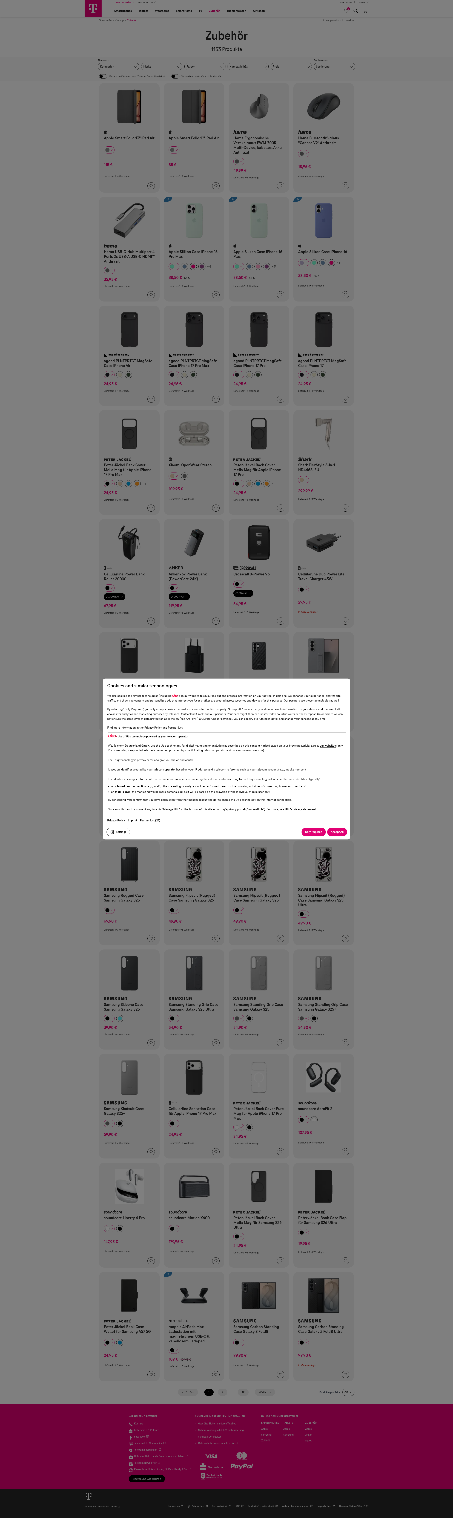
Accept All (337, 832)
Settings (121, 832)
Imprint (132, 820)
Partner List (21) (150, 820)
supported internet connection (149, 750)
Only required (313, 832)
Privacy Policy (116, 820)
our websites (328, 746)
